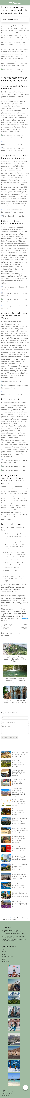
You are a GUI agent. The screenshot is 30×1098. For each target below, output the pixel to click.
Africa (3, 949)
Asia (3, 953)
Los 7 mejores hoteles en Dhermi (11, 932)
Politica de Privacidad (8, 1091)
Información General (7, 956)
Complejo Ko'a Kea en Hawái (10, 930)
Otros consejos (6, 961)
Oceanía (4, 959)
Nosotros (4, 1090)
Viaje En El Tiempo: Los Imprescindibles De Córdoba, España (13, 937)
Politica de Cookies (7, 1093)
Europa (4, 954)
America (4, 951)
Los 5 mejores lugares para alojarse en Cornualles (23, 626)
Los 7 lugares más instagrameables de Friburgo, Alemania (8, 626)
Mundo (4, 958)
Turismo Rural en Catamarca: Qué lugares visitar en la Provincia (14, 940)
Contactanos (5, 1095)
